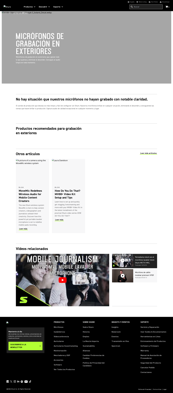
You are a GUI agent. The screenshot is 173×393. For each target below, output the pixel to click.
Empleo (86, 336)
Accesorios (58, 360)
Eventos (115, 336)
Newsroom (116, 332)
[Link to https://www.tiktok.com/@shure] (30, 381)
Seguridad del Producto (151, 363)
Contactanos (146, 372)
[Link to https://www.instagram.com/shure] (15, 381)
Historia (86, 332)
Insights (115, 327)
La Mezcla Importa (91, 341)
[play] (63, 280)
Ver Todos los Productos (64, 369)
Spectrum (116, 346)
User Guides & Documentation (153, 332)
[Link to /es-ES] (11, 6)
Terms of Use (157, 389)
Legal (165, 389)
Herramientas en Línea (150, 336)
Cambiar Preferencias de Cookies (93, 356)
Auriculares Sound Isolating (66, 346)
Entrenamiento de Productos (153, 341)
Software (58, 365)
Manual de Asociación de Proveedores (154, 356)
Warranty (145, 351)
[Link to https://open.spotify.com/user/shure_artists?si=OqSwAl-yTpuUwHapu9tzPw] (22, 381)
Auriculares (59, 341)
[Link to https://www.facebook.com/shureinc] (7, 381)
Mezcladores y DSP (62, 355)
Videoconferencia (61, 336)
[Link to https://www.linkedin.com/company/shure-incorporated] (18, 381)
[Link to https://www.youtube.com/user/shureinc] (26, 381)
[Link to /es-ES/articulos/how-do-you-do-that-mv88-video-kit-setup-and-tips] (68, 196)
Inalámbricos (59, 332)
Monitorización (60, 351)
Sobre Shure (88, 327)
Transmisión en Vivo (120, 341)
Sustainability (89, 346)
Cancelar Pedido (148, 367)
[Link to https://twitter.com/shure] (11, 381)
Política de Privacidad (144, 389)
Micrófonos (58, 327)
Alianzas (86, 351)
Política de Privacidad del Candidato (94, 364)
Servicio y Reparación (150, 327)
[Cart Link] (166, 7)
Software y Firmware (150, 346)
